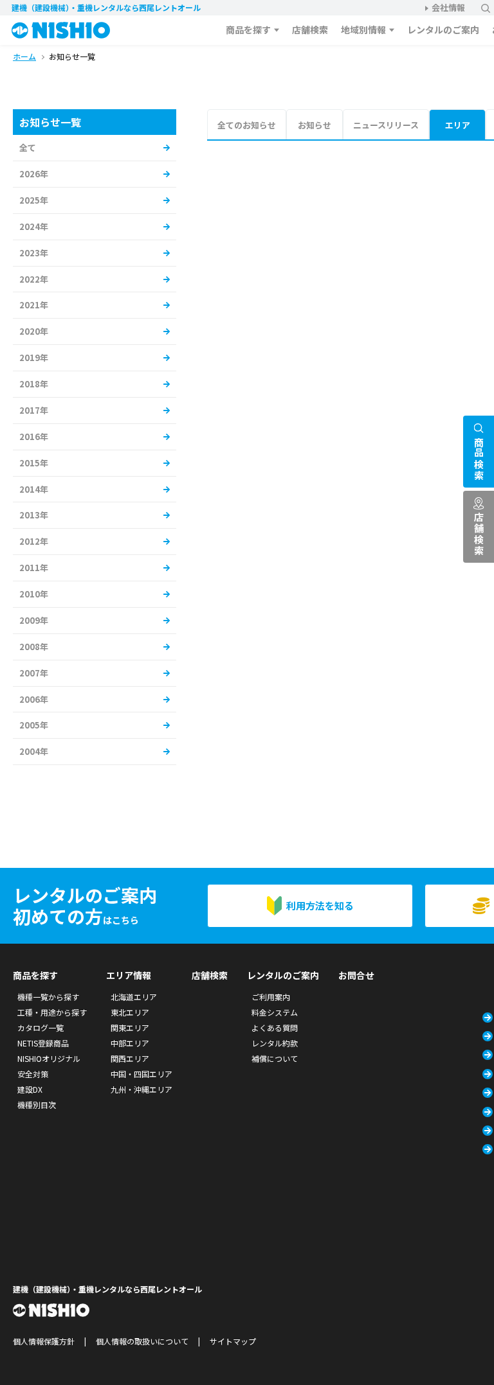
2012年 (33, 541)
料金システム (275, 1012)
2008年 (33, 646)
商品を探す (248, 29)
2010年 (33, 594)
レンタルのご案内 (443, 29)
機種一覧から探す (48, 996)
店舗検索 (310, 29)
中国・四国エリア (141, 1073)
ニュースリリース (386, 125)
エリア (457, 125)
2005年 (33, 725)
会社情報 (448, 7)
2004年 (33, 751)
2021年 (33, 305)
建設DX (29, 1089)
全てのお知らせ (246, 125)
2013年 (33, 515)
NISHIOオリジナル (48, 1058)
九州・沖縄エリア (141, 1089)
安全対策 (32, 1073)
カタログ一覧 (40, 1027)
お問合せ (356, 975)
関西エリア (130, 1058)
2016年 (33, 436)
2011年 (33, 567)
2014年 (33, 489)
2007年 (33, 673)
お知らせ (314, 125)
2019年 (33, 357)
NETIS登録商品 (43, 1042)
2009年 (33, 620)
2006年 (33, 699)
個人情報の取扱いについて (142, 1341)
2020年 (33, 331)
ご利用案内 (271, 996)
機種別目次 (36, 1104)
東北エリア (130, 1012)
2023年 (33, 253)
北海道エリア (134, 996)
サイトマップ (233, 1341)
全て (27, 147)
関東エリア (130, 1027)
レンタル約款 (275, 1042)
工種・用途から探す (52, 1012)
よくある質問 (275, 1027)
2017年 (33, 410)
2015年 (33, 463)
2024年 (33, 226)
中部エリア (130, 1042)
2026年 (33, 174)
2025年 (33, 200)
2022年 (33, 279)
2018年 (33, 384)
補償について (275, 1058)
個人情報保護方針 (44, 1341)
